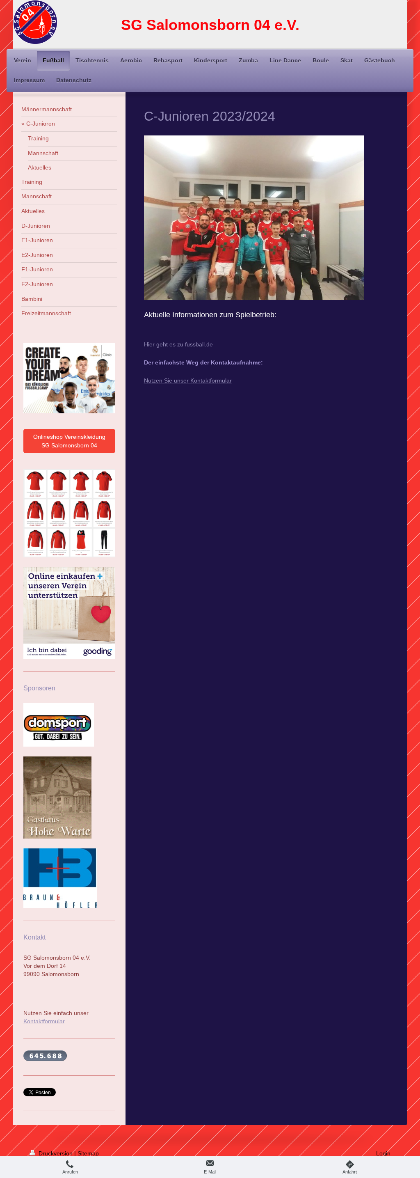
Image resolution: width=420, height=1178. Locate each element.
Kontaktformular (43, 1021)
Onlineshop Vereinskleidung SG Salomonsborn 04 (69, 440)
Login (383, 1153)
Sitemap (88, 1153)
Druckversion (55, 1153)
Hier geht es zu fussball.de (178, 344)
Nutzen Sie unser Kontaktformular (188, 380)
